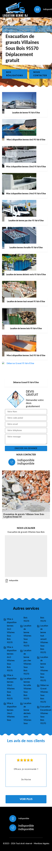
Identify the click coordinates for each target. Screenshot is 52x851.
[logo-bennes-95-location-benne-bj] (14, 9)
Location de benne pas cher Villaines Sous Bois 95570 (27, 662)
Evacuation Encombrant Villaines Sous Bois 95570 (44, 715)
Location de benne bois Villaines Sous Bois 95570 (44, 669)
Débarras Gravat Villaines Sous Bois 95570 (44, 693)
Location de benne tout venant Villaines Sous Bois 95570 (44, 639)
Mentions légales (41, 844)
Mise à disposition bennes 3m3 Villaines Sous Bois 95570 (11, 631)
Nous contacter (40, 74)
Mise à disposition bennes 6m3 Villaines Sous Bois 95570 (11, 659)
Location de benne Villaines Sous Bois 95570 (27, 636)
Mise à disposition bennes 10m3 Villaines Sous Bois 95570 (11, 687)
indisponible (25, 460)
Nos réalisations (14, 74)
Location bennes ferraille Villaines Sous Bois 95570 (27, 689)
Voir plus (26, 799)
